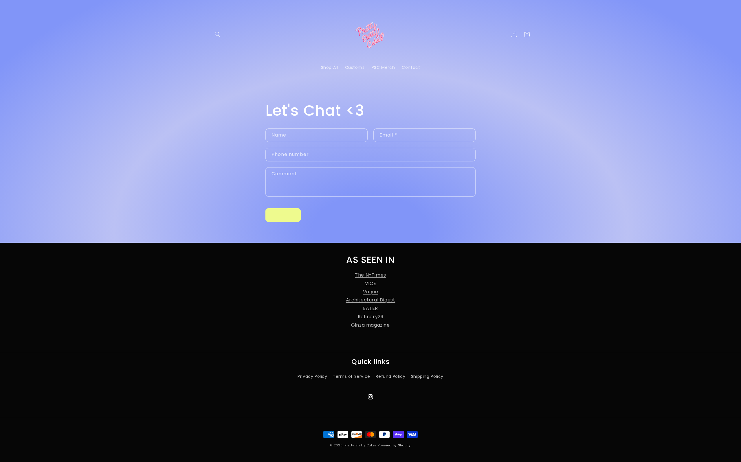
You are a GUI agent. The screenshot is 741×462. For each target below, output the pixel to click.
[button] (217, 34)
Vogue (370, 291)
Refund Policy (390, 376)
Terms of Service (351, 376)
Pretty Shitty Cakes (360, 445)
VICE (370, 283)
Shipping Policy (427, 376)
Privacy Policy (312, 376)
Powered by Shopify (394, 445)
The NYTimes (370, 275)
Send (283, 215)
